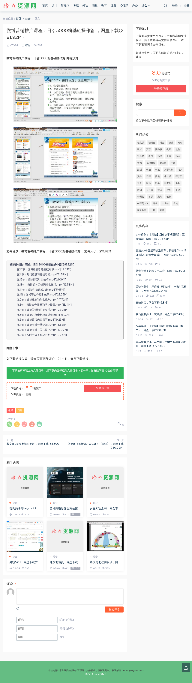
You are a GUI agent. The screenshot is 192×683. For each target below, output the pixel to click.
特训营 (140, 197)
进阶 (178, 149)
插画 (139, 163)
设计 (54, 5)
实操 (139, 176)
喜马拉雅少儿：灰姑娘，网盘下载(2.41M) (160, 314)
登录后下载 (102, 388)
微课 (171, 143)
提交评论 (114, 609)
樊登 (168, 149)
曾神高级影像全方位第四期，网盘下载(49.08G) (64, 509)
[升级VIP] (186, 667)
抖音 (162, 143)
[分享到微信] (9, 424)
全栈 (175, 203)
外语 (85, 5)
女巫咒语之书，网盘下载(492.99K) (104, 509)
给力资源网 (20, 5)
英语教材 (141, 210)
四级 (157, 176)
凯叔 (139, 149)
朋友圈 (167, 183)
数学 (157, 183)
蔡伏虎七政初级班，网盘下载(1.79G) (104, 562)
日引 (20, 410)
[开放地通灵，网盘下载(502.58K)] (65, 536)
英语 (148, 149)
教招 (139, 190)
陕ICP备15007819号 (96, 674)
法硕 (139, 170)
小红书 (167, 176)
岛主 (155, 203)
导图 (168, 190)
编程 (95, 5)
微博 (10, 410)
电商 (173, 163)
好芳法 (163, 163)
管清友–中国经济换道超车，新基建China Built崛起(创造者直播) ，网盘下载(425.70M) (161, 254)
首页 (45, 5)
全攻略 (165, 203)
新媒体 (65, 5)
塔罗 (180, 170)
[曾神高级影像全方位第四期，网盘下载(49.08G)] (65, 482)
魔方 (160, 197)
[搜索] (165, 5)
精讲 (160, 156)
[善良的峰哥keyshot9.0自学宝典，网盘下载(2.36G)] (25, 482)
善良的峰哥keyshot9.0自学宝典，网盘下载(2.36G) (24, 509)
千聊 (168, 156)
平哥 (139, 183)
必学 (162, 210)
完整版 (158, 149)
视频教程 (150, 163)
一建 (153, 210)
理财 (113, 5)
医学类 (179, 176)
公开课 (149, 190)
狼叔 (168, 197)
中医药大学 (142, 203)
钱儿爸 (140, 156)
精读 (178, 156)
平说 (178, 190)
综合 (144, 5)
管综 (148, 176)
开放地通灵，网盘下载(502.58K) (64, 562)
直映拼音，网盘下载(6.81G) (152, 302)
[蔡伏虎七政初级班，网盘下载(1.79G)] (105, 536)
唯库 (180, 143)
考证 (76, 5)
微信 (150, 156)
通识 (160, 190)
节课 (150, 197)
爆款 (178, 183)
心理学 (124, 5)
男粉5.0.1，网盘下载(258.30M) (24, 562)
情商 (148, 183)
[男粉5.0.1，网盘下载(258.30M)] (25, 536)
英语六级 (168, 170)
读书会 (151, 143)
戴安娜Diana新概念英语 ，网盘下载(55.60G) (33, 444)
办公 (135, 5)
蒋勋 (148, 170)
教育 (104, 5)
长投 (157, 170)
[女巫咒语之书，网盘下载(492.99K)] (105, 482)
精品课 (140, 143)
